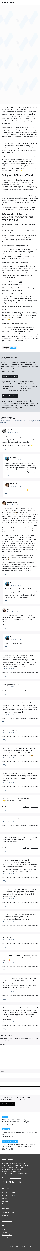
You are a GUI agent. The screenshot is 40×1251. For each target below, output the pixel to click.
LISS (20, 282)
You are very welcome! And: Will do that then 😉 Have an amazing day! (19, 799)
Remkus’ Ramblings (10, 396)
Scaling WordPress (8, 1218)
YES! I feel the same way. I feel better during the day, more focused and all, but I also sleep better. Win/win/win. (20, 839)
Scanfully (11, 1174)
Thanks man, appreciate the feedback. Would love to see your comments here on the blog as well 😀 (20, 957)
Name (2, 1072)
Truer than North (16, 1172)
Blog (3, 1204)
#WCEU (25, 1174)
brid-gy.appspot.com (30, 673)
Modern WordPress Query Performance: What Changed (15, 1121)
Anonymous (7, 937)
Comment (4, 1044)
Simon (9, 609)
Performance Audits (8, 1212)
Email (2, 1080)
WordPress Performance (10, 1141)
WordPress (6, 1129)
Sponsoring (5, 1201)
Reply (4, 449)
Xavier (9, 430)
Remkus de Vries (8, 2)
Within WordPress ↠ (10, 376)
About (4, 1229)
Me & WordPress (7, 1235)
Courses (4, 1198)
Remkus (13, 457)
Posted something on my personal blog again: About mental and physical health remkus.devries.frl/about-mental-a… (20, 916)
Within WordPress (7, 1192)
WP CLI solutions (7, 1221)
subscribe (6, 1099)
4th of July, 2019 (12, 432)
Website (3, 1089)
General (13, 348)
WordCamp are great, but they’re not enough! (19, 1133)
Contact (4, 1232)
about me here (15, 1178)
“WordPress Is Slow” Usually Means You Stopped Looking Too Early (18, 1145)
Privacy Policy (6, 1238)
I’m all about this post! (11, 819)
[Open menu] (37, 2)
